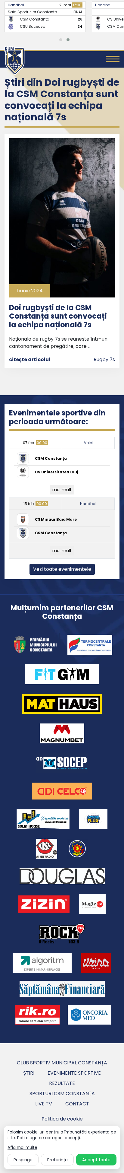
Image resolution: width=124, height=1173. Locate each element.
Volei (88, 442)
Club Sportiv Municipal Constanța (62, 1062)
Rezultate (62, 1083)
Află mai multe (22, 1147)
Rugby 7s (104, 359)
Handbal (30, 5)
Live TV (43, 1103)
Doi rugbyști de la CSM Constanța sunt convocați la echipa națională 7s (58, 316)
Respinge (23, 1160)
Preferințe (57, 1160)
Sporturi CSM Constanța (62, 1093)
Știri (28, 1073)
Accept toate (96, 1160)
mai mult (62, 490)
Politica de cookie (62, 1118)
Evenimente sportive (74, 1073)
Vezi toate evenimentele (62, 569)
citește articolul (29, 359)
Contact (77, 1103)
